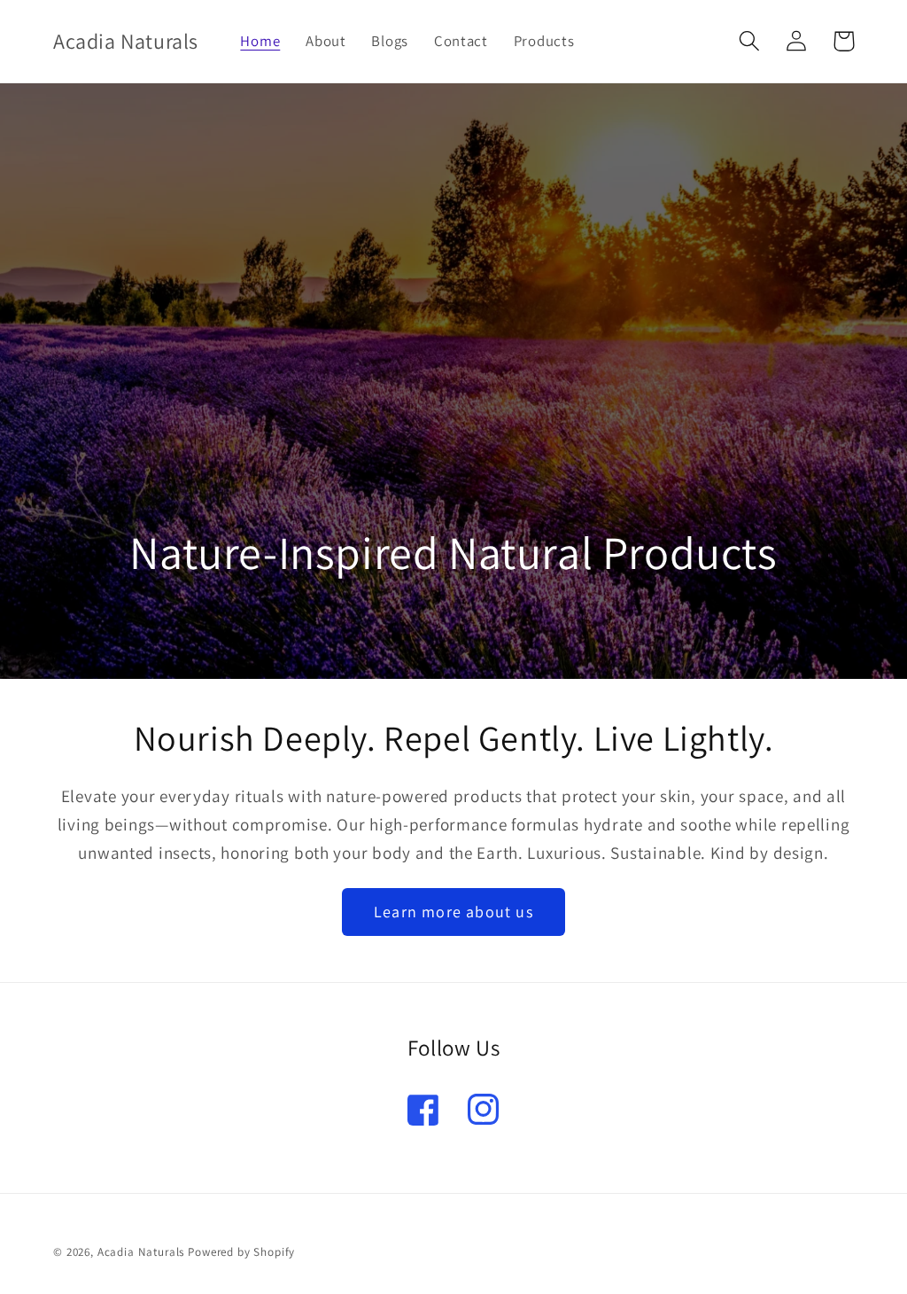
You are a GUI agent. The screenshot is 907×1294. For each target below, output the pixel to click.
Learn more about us (453, 911)
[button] (749, 41)
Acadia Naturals (141, 1251)
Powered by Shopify (241, 1251)
